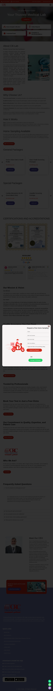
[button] (48, 326)
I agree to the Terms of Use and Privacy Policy (36, 346)
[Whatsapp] (49, 684)
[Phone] (49, 681)
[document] (26, 345)
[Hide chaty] (49, 688)
